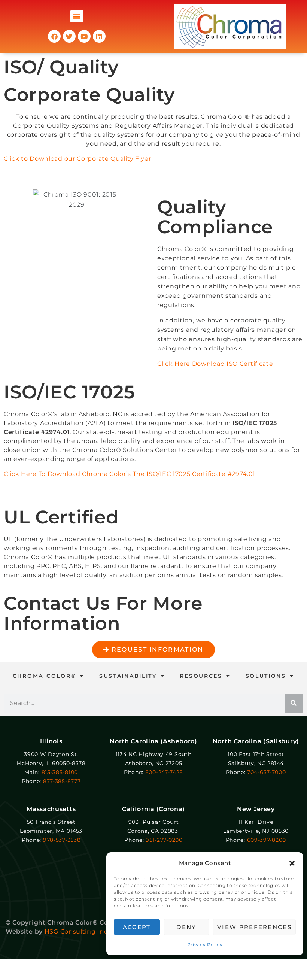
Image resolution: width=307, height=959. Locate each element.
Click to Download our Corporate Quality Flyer (77, 158)
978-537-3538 (61, 840)
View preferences (254, 927)
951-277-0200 (164, 840)
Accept (137, 927)
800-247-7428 (164, 772)
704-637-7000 (266, 772)
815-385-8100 (60, 772)
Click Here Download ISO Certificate (215, 363)
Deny (186, 927)
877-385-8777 (61, 781)
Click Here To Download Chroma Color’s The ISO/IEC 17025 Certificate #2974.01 (129, 473)
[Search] (294, 703)
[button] (292, 863)
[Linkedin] (99, 36)
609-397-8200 (266, 840)
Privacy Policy (205, 944)
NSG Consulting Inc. (77, 931)
